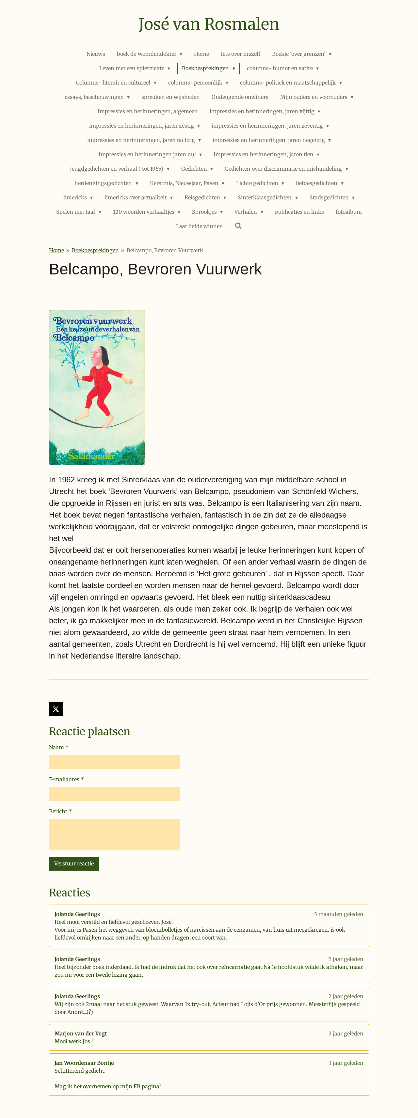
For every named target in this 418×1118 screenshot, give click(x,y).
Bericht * (60, 811)
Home (56, 250)
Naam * (59, 747)
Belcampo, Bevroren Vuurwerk (165, 250)
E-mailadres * (66, 779)
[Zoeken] (238, 225)
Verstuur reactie (74, 863)
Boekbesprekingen (95, 250)
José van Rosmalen (209, 24)
